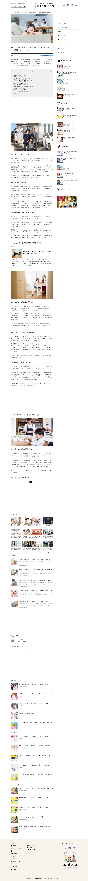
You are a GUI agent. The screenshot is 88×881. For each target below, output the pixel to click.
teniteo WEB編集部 (19, 639)
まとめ (15, 93)
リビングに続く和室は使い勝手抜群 (21, 81)
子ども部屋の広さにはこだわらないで (21, 84)
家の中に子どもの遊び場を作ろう (20, 89)
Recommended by (45, 552)
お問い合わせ (30, 847)
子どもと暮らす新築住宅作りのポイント (25, 80)
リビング (25, 649)
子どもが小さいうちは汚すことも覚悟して (22, 91)
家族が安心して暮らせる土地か (20, 75)
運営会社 (29, 842)
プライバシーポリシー (31, 845)
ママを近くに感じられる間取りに (20, 88)
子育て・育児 (16, 12)
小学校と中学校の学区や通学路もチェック (22, 78)
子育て (22, 12)
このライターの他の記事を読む (23, 641)
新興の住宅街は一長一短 (18, 76)
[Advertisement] (21, 664)
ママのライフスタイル (16, 649)
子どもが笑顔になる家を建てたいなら (24, 86)
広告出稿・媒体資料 (31, 849)
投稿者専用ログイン (31, 851)
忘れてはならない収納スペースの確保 (21, 83)
